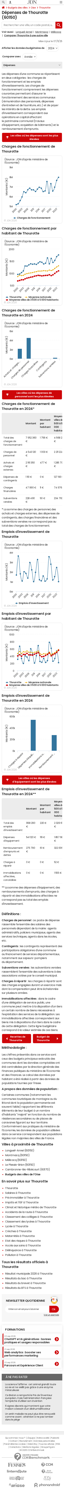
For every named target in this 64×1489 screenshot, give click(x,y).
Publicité (55, 1438)
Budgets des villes (17, 7)
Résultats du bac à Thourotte (23, 1278)
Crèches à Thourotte (18, 1231)
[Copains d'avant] (17, 1478)
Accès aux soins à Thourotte (23, 1245)
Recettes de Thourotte (17, 1038)
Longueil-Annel (24, 32)
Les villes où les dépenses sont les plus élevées (34, 137)
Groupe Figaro (48, 1447)
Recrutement (25, 1441)
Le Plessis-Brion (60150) (20, 1164)
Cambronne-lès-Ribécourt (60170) (27, 1169)
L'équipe (31, 1438)
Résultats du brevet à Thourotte (25, 1283)
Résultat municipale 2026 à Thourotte (29, 1273)
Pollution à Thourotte (18, 1255)
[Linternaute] (17, 1471)
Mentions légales (31, 1447)
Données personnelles (44, 1441)
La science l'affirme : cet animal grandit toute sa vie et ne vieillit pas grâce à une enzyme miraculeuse (30, 1387)
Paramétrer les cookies (15, 1444)
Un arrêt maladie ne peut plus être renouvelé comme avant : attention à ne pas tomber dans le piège (30, 1417)
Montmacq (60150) (17, 1155)
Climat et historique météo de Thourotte (30, 1207)
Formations (15, 1329)
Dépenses (9, 65)
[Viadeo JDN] (47, 1478)
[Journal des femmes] (17, 1465)
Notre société (43, 1438)
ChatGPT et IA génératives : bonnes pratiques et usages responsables (27, 1339)
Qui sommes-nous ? (15, 1438)
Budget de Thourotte (44, 1038)
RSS (58, 1444)
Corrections (15, 1447)
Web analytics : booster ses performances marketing (22, 1352)
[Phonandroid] (47, 1485)
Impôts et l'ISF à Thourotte (21, 1202)
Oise (33, 7)
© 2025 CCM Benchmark (32, 1450)
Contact (13, 1441)
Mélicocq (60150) (16, 1160)
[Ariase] (17, 1485)
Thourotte (44, 7)
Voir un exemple (51, 1315)
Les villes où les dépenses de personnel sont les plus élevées (34, 395)
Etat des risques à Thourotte (23, 1240)
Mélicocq (56, 32)
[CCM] (47, 1465)
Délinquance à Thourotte (21, 1250)
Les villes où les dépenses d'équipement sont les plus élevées (34, 780)
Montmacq (41, 32)
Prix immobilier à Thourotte (22, 1197)
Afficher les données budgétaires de (23, 48)
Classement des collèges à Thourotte (29, 1216)
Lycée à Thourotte (16, 1226)
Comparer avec (11, 56)
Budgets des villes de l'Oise (22, 1174)
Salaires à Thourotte (18, 1192)
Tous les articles (46, 1444)
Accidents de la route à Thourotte (26, 1212)
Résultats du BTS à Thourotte (23, 1287)
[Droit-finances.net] (47, 1471)
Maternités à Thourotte (20, 1236)
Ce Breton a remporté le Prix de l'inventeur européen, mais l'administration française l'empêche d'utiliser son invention (28, 1398)
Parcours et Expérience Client (23, 1364)
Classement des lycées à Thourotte (27, 1221)
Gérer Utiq (32, 1444)
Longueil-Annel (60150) (19, 1150)
